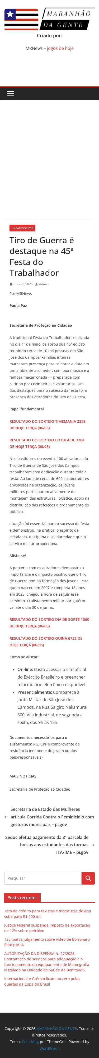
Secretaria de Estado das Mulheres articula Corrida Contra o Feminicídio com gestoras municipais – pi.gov (52, 816)
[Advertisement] (49, 152)
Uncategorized (22, 228)
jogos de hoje (60, 48)
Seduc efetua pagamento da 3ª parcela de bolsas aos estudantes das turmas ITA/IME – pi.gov (46, 844)
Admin (44, 284)
